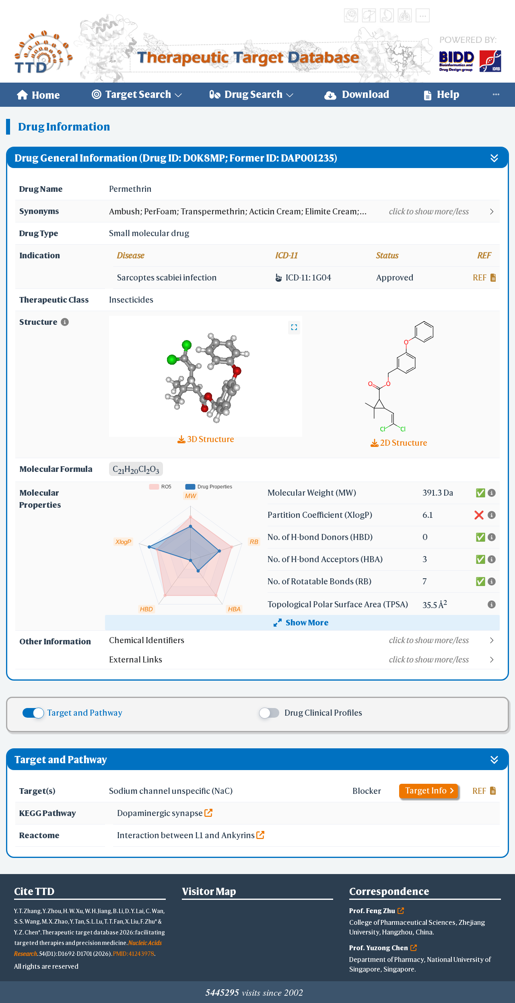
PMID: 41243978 (133, 953)
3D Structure (209, 439)
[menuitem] (38, 95)
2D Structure (403, 442)
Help (447, 94)
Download (364, 94)
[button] (304, 211)
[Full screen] (294, 327)
